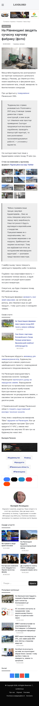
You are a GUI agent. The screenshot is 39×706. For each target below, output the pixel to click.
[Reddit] (7, 484)
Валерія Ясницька (19, 506)
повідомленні (23, 93)
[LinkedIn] (21, 479)
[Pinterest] (29, 479)
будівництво (14, 458)
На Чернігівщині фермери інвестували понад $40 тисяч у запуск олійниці (25, 324)
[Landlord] (19, 5)
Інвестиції (27, 21)
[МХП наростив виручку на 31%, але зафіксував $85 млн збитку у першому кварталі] (8, 639)
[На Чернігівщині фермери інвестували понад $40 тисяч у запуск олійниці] (8, 323)
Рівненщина (20, 472)
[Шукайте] (36, 5)
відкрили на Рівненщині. (18, 420)
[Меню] (3, 5)
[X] (14, 479)
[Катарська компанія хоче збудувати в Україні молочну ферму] (10, 559)
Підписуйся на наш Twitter (22, 165)
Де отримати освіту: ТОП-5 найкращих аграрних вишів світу (28, 568)
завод (28, 458)
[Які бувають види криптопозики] (10, 536)
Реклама (27, 692)
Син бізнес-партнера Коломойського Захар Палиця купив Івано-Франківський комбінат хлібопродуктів (24, 340)
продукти (19, 462)
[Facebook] (7, 479)
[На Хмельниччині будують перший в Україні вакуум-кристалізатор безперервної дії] (8, 599)
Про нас (12, 692)
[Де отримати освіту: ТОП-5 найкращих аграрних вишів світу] (28, 559)
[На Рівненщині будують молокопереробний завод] (28, 535)
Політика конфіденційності (16, 696)
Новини (19, 21)
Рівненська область (20, 467)
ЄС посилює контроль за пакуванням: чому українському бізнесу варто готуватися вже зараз (25, 613)
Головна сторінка (9, 21)
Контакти (29, 696)
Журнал (19, 692)
